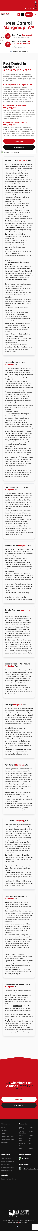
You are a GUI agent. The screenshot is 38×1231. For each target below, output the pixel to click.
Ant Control (9, 379)
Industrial (4, 1175)
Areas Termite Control (7, 1140)
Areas (3, 1133)
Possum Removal (11, 593)
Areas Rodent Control (7, 1136)
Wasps (7, 902)
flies (11, 372)
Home (3, 1127)
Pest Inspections (22, 1128)
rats (24, 372)
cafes (26, 506)
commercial (9, 496)
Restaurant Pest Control (7, 1161)
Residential (23, 1124)
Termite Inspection (11, 629)
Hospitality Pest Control (7, 1167)
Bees (20, 1140)
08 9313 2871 (17, 1006)
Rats (20, 1138)
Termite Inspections (22, 1132)
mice (6, 375)
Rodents (31, 1127)
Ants (30, 1138)
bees (29, 924)
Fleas (6, 825)
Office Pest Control (6, 1170)
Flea (10, 375)
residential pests (23, 370)
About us (4, 1130)
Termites (31, 1135)
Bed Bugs (21, 1143)
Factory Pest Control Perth (8, 1179)
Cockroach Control (11, 411)
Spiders (31, 1131)
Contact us (4, 1142)
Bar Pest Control (5, 1164)
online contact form (11, 1008)
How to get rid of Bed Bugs (14, 750)
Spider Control (10, 446)
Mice (30, 1140)
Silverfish (31, 1148)
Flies (30, 1143)
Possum (31, 1146)
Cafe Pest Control (6, 1158)
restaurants (20, 506)
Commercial (5, 1154)
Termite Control (10, 640)
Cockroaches (23, 1146)
